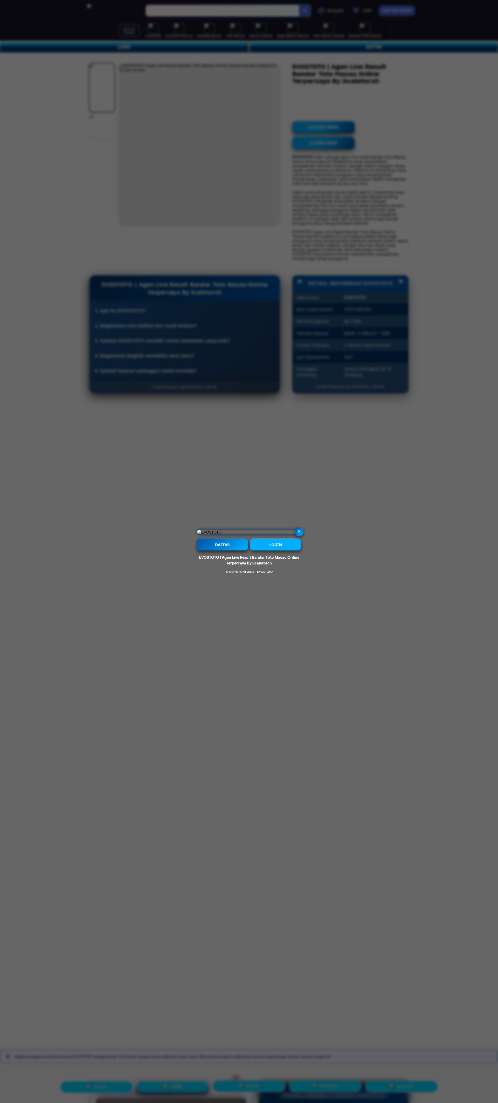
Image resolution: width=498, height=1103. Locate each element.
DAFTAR (222, 544)
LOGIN (275, 544)
